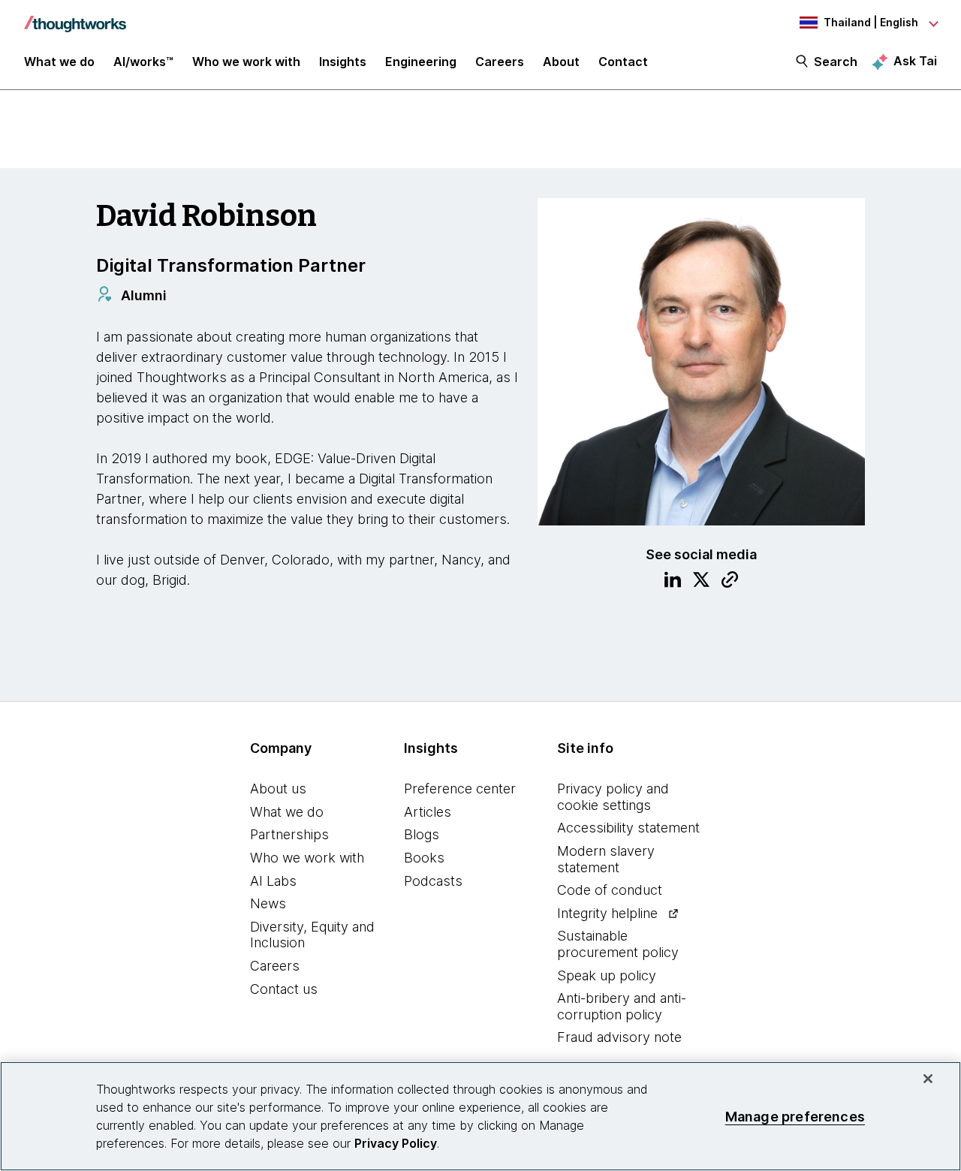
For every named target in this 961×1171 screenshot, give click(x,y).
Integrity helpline (607, 913)
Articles (427, 812)
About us (278, 788)
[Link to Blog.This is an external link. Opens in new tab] (730, 581)
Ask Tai (915, 60)
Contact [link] (623, 61)
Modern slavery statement (606, 859)
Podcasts (433, 881)
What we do (287, 812)
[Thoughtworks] (75, 16)
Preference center (460, 788)
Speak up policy (606, 975)
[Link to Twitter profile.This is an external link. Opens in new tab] (701, 581)
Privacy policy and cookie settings (613, 797)
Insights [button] (342, 61)
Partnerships (289, 834)
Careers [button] (499, 61)
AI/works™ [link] (143, 61)
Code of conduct (609, 890)
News (268, 903)
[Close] (927, 1078)
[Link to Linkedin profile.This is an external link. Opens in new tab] (672, 581)
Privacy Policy (395, 1143)
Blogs (421, 834)
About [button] (561, 61)
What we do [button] (59, 61)
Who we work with (307, 857)
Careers (275, 966)
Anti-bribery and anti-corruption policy (621, 1006)
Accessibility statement (628, 827)
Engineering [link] (420, 61)
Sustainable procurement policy (618, 944)
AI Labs (273, 881)
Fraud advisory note (619, 1037)
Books (424, 857)
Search (835, 61)
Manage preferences (795, 1116)
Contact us (284, 989)
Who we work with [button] (246, 61)
